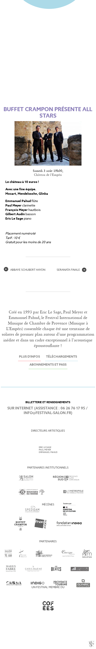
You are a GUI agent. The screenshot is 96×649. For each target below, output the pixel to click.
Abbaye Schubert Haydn (25, 270)
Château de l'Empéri (48, 174)
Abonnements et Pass (48, 365)
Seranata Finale (71, 270)
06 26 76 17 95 (73, 408)
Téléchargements (61, 357)
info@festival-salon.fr (47, 413)
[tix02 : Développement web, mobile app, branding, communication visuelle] (91, 643)
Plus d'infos (29, 357)
